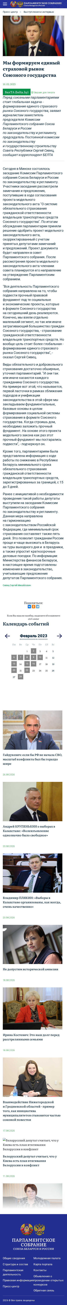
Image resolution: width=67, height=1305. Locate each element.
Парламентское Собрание (33, 1244)
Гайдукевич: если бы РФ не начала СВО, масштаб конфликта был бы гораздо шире (32, 759)
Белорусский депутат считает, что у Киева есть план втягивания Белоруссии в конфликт (30, 1160)
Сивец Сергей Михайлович (17, 585)
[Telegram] (37, 606)
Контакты (40, 1270)
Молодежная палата (47, 1258)
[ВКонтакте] (29, 606)
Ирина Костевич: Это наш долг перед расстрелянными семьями (31, 1036)
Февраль (28, 636)
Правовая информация (18, 1280)
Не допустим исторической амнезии (30, 969)
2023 (42, 636)
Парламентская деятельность (13, 1272)
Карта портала (43, 1264)
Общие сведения (14, 1258)
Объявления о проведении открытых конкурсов (48, 1280)
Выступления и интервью (39, 11)
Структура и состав (15, 1264)
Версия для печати (44, 92)
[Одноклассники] (33, 606)
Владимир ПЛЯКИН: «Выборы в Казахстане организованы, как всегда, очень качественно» (32, 902)
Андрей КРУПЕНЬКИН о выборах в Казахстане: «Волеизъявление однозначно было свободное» (29, 830)
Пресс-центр (10, 11)
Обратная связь (44, 1290)
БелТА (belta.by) (16, 92)
